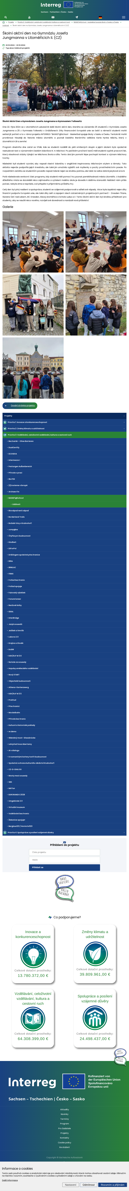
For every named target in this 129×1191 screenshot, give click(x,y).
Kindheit (12, 542)
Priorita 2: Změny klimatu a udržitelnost (26, 428)
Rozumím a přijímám (112, 1184)
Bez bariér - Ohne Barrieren (21, 441)
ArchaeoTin (14, 491)
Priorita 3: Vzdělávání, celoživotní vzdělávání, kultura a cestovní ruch (40, 435)
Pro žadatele (64, 1128)
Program (64, 1123)
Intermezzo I (14, 460)
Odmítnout (89, 1184)
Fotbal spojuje (15, 586)
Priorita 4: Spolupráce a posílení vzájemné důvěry (31, 832)
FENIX (11, 573)
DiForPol (12, 548)
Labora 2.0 (14, 637)
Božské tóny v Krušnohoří (20, 523)
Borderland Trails (17, 517)
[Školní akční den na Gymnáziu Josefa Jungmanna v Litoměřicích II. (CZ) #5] (33, 368)
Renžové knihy (15, 605)
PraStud (12, 700)
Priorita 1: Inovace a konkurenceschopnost (27, 422)
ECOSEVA (13, 454)
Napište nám (77, 17)
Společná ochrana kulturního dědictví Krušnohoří (31, 763)
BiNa (11, 561)
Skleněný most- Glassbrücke (22, 738)
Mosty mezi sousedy (18, 775)
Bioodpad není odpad (19, 510)
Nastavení (70, 1184)
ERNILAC (12, 567)
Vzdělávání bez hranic (19, 813)
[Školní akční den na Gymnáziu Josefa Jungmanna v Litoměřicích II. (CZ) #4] (96, 305)
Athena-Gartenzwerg (19, 687)
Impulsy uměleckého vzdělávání (23, 668)
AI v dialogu (14, 750)
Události (16, 504)
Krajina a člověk (16, 643)
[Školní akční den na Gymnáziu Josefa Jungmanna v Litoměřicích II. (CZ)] (64, 85)
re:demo (12, 731)
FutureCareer (15, 599)
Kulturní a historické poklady (22, 725)
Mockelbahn (14, 712)
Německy (100, 17)
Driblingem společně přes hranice (24, 555)
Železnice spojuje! (17, 820)
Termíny (64, 1119)
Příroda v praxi (15, 472)
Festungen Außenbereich (20, 466)
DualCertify (14, 447)
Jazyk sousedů (15, 624)
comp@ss (13, 529)
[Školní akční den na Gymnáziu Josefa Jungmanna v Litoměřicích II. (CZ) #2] (96, 242)
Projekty (8, 416)
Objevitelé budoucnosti (19, 681)
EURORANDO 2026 (17, 794)
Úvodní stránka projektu (23, 405)
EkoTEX (12, 479)
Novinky (64, 1114)
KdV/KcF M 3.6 (15, 656)
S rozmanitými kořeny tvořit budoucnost (27, 756)
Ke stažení (64, 1147)
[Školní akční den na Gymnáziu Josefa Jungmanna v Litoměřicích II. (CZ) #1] (33, 242)
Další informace (10, 1180)
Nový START (14, 674)
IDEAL (11, 611)
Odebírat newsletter (53, 17)
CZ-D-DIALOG (15, 769)
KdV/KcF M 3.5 (15, 693)
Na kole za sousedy (17, 662)
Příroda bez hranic (17, 719)
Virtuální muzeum (17, 807)
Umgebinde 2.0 (16, 801)
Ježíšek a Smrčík (16, 630)
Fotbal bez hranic (17, 580)
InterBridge (14, 618)
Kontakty (64, 1137)
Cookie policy (64, 1142)
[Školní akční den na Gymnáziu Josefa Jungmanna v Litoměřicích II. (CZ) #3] (33, 305)
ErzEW (11, 649)
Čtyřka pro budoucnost (19, 536)
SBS (10, 782)
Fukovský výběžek (17, 592)
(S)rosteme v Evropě (18, 485)
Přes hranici (14, 706)
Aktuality (64, 1109)
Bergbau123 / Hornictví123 (20, 826)
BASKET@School (16, 498)
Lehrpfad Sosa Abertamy (20, 744)
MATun (12, 788)
